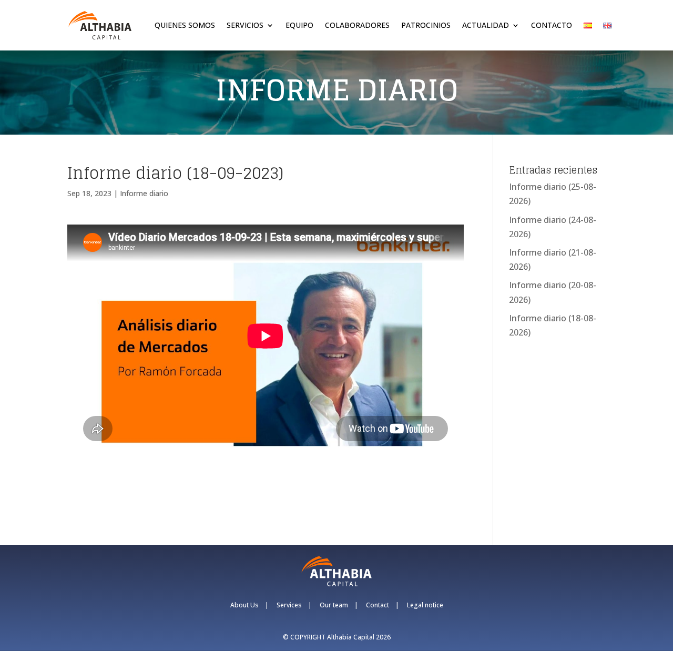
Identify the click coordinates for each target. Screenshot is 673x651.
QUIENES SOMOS (185, 25)
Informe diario (144, 193)
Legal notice (425, 605)
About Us (244, 605)
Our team (334, 605)
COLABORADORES (357, 25)
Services (289, 605)
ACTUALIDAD (485, 25)
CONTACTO (551, 25)
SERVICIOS (245, 25)
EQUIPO (299, 25)
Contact (377, 605)
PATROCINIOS (426, 25)
